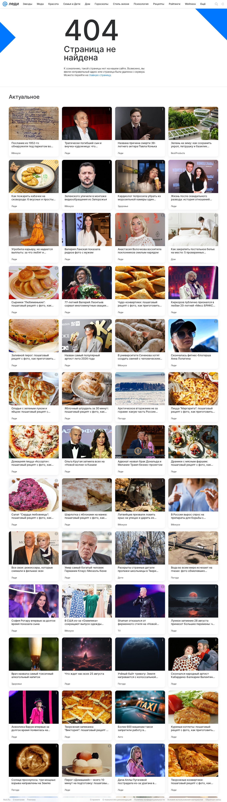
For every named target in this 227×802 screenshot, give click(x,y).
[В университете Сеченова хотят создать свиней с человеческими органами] (140, 344)
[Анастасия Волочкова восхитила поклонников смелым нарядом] (140, 238)
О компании (18, 799)
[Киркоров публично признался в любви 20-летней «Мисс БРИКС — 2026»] (193, 291)
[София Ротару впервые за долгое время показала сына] (34, 609)
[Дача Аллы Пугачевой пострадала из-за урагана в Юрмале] (140, 768)
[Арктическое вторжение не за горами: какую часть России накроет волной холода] (140, 397)
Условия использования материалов (185, 799)
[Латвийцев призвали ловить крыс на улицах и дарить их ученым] (140, 503)
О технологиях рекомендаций (117, 799)
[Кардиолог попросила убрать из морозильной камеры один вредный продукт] (140, 185)
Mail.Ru (6, 799)
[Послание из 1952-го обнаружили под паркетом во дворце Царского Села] (34, 132)
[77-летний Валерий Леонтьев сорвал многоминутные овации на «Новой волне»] (87, 291)
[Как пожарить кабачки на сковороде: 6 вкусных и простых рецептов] (34, 185)
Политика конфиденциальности (149, 799)
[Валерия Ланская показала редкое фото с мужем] (87, 238)
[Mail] (5, 4)
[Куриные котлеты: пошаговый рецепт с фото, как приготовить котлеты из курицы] (193, 715)
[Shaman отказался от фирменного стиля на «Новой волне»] (140, 609)
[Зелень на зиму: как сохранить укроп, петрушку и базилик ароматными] (193, 132)
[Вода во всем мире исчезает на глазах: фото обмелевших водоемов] (193, 556)
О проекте (95, 799)
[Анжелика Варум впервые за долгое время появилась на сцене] (34, 715)
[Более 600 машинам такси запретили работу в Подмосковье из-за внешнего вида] (140, 715)
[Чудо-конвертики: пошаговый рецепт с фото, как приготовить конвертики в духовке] (140, 291)
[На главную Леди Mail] (13, 4)
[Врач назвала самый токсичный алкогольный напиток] (34, 662)
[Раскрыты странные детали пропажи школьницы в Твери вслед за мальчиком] (140, 556)
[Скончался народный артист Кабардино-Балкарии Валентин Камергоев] (193, 662)
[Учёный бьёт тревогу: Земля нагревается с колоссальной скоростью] (140, 662)
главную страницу (100, 75)
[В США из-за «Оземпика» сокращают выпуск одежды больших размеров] (87, 609)
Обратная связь (213, 799)
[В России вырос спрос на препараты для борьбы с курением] (193, 503)
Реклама (31, 799)
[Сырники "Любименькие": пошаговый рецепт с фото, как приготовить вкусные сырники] (34, 291)
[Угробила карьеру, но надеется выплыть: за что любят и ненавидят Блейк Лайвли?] (34, 238)
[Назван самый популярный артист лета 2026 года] (87, 344)
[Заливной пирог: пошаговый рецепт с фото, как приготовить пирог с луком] (34, 344)
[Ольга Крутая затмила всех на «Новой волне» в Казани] (87, 450)
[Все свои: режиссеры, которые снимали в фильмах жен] (34, 556)
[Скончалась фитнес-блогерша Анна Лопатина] (193, 344)
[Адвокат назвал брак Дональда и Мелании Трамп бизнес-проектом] (140, 450)
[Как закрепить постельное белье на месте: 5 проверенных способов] (193, 238)
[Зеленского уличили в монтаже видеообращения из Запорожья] (87, 185)
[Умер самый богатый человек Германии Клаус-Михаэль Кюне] (87, 556)
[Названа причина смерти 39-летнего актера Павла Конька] (140, 132)
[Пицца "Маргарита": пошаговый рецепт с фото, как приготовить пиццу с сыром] (193, 397)
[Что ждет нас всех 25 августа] (87, 662)
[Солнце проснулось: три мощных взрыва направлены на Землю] (34, 768)
